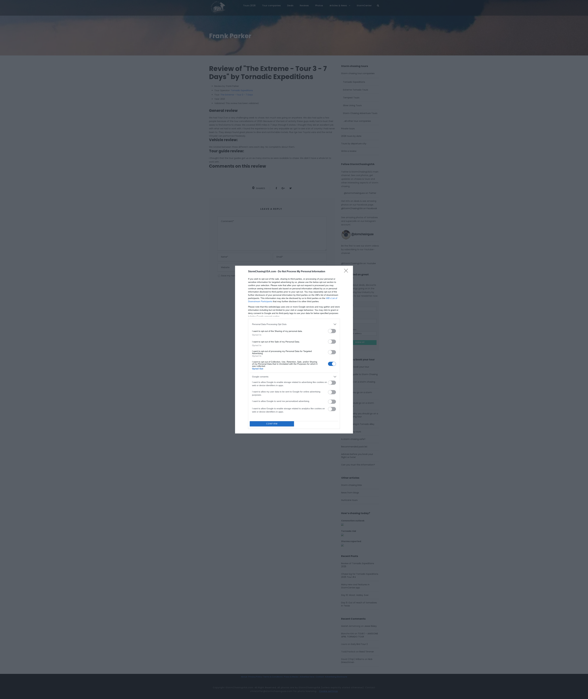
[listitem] (294, 324)
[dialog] (294, 349)
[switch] (332, 331)
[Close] (347, 272)
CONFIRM (272, 424)
